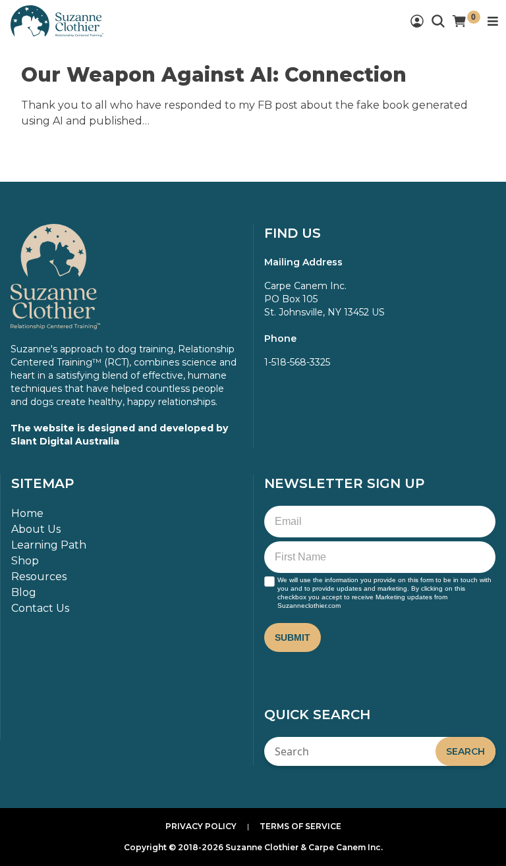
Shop (25, 561)
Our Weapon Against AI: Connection (214, 75)
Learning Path (48, 545)
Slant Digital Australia (65, 441)
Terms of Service (300, 826)
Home (27, 513)
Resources (39, 576)
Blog (23, 592)
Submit (292, 637)
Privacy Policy (201, 826)
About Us (36, 529)
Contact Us (40, 608)
